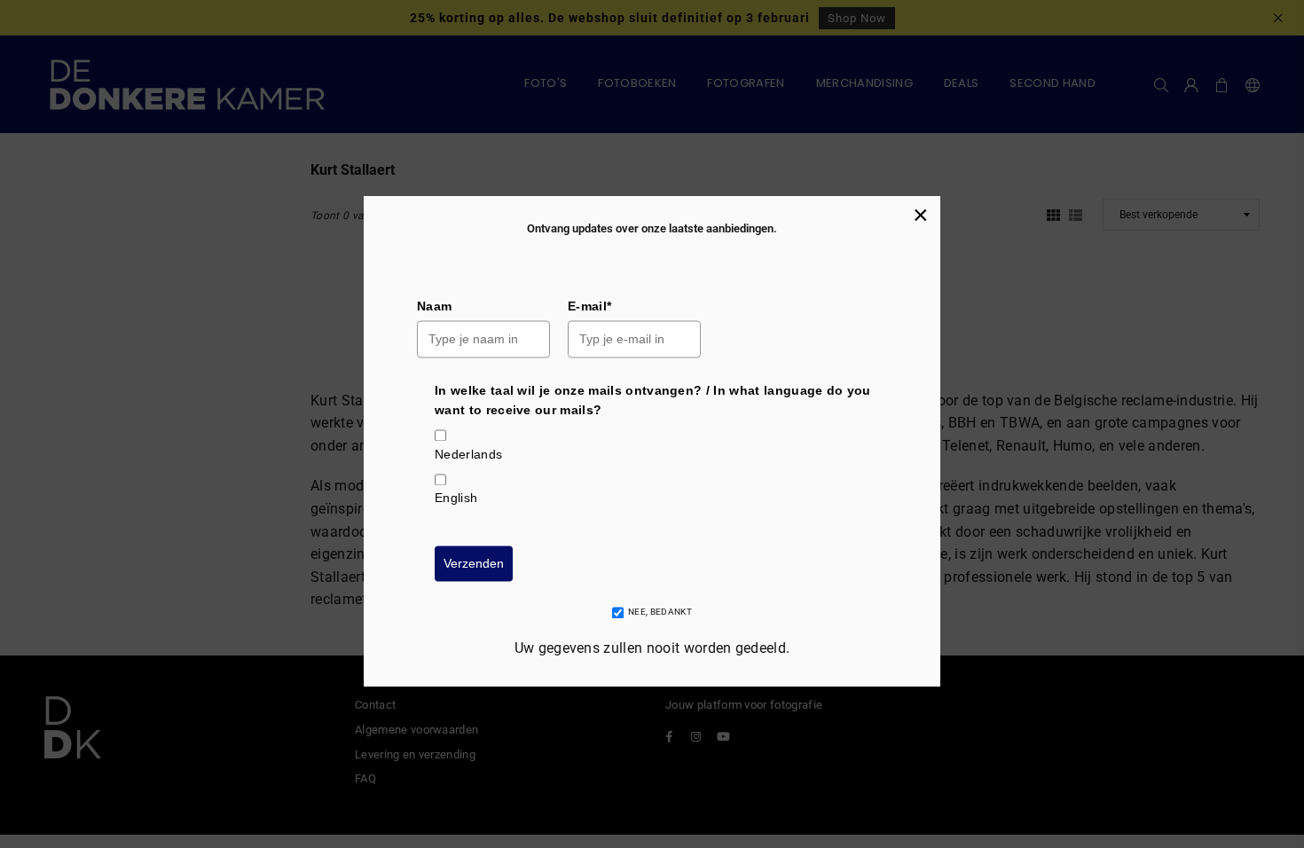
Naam (434, 306)
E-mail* (589, 306)
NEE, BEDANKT (660, 612)
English (456, 498)
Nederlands (468, 454)
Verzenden (474, 563)
